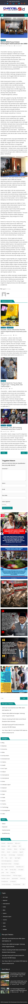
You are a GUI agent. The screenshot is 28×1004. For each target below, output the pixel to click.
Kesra (3, 781)
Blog (3, 742)
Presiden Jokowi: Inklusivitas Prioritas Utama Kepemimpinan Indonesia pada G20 (14, 331)
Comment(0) (18, 46)
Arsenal (3, 843)
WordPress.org (5, 833)
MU (2, 869)
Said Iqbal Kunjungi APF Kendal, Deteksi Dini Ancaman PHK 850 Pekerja (13, 726)
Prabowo (13, 872)
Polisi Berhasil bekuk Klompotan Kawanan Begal (5, 453)
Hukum (4, 771)
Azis (12, 46)
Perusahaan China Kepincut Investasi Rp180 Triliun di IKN (18, 973)
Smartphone (4, 881)
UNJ (24, 884)
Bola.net (3, 846)
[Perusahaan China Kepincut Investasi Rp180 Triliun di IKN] (5, 975)
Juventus (14, 852)
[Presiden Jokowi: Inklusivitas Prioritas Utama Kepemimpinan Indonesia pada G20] (14, 315)
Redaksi (5, 929)
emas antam (5, 755)
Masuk (3, 823)
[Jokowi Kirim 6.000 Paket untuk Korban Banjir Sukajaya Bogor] (5, 983)
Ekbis (3, 752)
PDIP (6, 869)
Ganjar (3, 849)
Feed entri (4, 827)
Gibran (15, 849)
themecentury (23, 1002)
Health (3, 765)
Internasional (10, 327)
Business (4, 746)
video (3, 813)
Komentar (5, 468)
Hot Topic (3, 40)
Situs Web (4, 495)
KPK (2, 858)
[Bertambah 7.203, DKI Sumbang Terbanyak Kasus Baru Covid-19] (14, 416)
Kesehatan (20, 855)
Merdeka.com (20, 866)
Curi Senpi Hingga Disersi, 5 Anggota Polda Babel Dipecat (18, 989)
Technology (5, 807)
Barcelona (10, 843)
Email (3, 489)
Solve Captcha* (6, 501)
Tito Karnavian (16, 884)
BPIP (9, 846)
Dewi (13, 431)
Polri (7, 872)
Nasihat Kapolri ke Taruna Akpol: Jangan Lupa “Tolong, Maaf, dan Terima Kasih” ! (12, 384)
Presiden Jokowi (5, 878)
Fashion (4, 762)
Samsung (22, 878)
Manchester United (6, 864)
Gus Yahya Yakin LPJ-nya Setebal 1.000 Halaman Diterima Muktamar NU (14, 731)
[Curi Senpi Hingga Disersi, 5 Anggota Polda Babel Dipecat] (5, 991)
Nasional (9, 425)
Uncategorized (6, 810)
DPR (20, 846)
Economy (4, 749)
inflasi (2, 852)
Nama (3, 483)
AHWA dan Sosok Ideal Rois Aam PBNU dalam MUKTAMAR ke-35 (13, 709)
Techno (4, 804)
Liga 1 (11, 858)
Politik (3, 797)
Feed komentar (6, 830)
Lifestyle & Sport (6, 784)
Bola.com (17, 843)
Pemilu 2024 (13, 869)
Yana (16, 335)
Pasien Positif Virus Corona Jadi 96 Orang (24, 453)
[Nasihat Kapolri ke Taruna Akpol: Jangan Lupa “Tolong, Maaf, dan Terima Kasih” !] (14, 368)
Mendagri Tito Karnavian (7, 866)
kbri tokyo (3, 855)
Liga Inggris (17, 858)
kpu (6, 858)
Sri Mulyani (13, 881)
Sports (3, 801)
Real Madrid (15, 878)
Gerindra (9, 849)
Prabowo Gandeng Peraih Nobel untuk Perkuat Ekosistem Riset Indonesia (14, 720)
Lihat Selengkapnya (6, 861)
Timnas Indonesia (6, 884)
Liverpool (16, 861)
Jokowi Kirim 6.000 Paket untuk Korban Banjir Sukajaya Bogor (18, 982)
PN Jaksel (21, 869)
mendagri (16, 864)
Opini (3, 794)
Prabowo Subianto (6, 875)
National (4, 791)
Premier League (17, 875)
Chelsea (14, 846)
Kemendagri (12, 855)
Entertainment (6, 759)
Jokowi (8, 852)
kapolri (21, 852)
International (5, 778)
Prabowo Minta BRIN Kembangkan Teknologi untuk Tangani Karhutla (13, 715)
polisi (2, 872)
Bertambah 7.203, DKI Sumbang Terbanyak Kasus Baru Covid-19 (11, 428)
